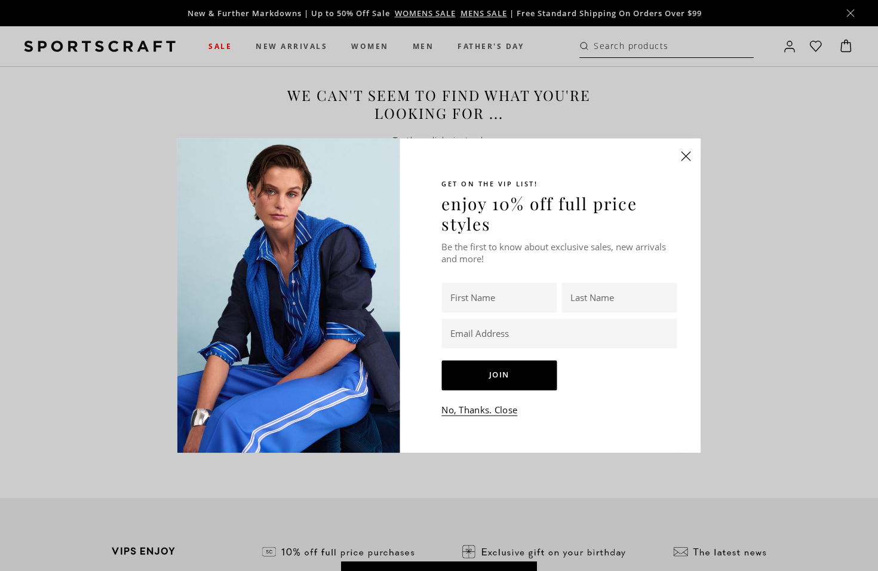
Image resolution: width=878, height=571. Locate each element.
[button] (686, 156)
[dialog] (439, 285)
